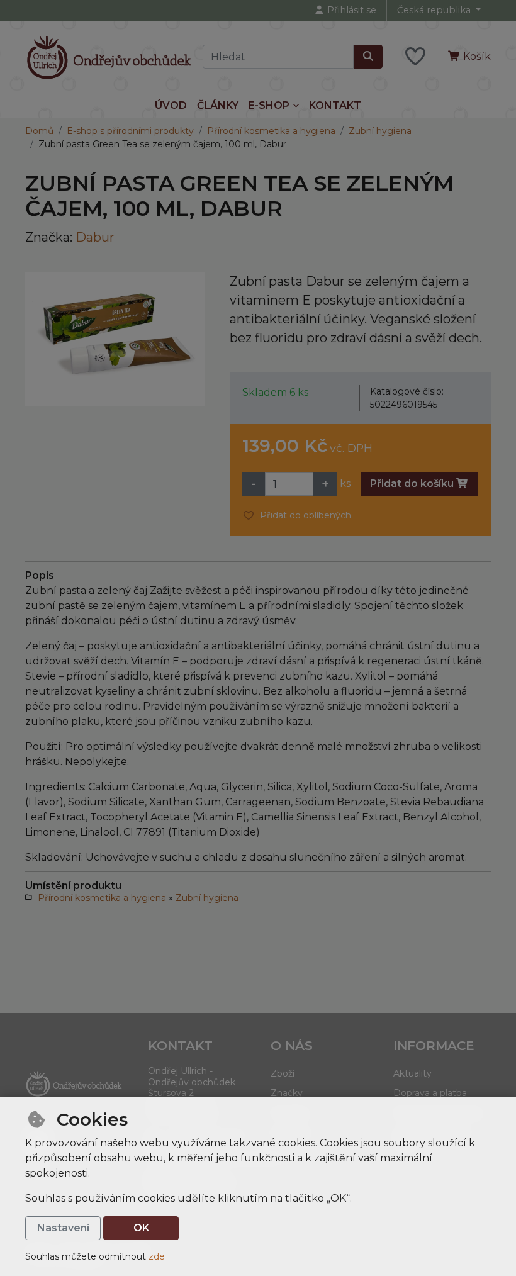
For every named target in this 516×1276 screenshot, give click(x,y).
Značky (287, 1093)
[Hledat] (368, 57)
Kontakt (335, 105)
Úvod (171, 105)
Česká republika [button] (435, 10)
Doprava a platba (430, 1093)
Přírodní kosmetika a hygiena (271, 131)
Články (217, 105)
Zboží (282, 1073)
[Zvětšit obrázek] (115, 339)
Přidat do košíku (413, 484)
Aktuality (412, 1073)
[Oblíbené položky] (415, 57)
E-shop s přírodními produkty (130, 131)
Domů (39, 131)
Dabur (95, 237)
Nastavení (63, 1228)
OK (141, 1228)
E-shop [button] (269, 105)
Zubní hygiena (380, 131)
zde (157, 1256)
